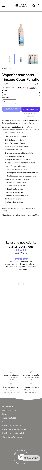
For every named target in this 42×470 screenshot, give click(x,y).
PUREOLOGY (7, 68)
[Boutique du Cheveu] (21, 6)
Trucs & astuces (9, 418)
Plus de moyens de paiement (30, 114)
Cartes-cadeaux (9, 410)
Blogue (5, 414)
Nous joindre (7, 406)
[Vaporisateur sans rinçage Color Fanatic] (9, 59)
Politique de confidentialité (14, 433)
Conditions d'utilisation (12, 437)
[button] (33, 5)
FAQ (4, 422)
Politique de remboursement (14, 429)
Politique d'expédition (11, 425)
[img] (37, 84)
